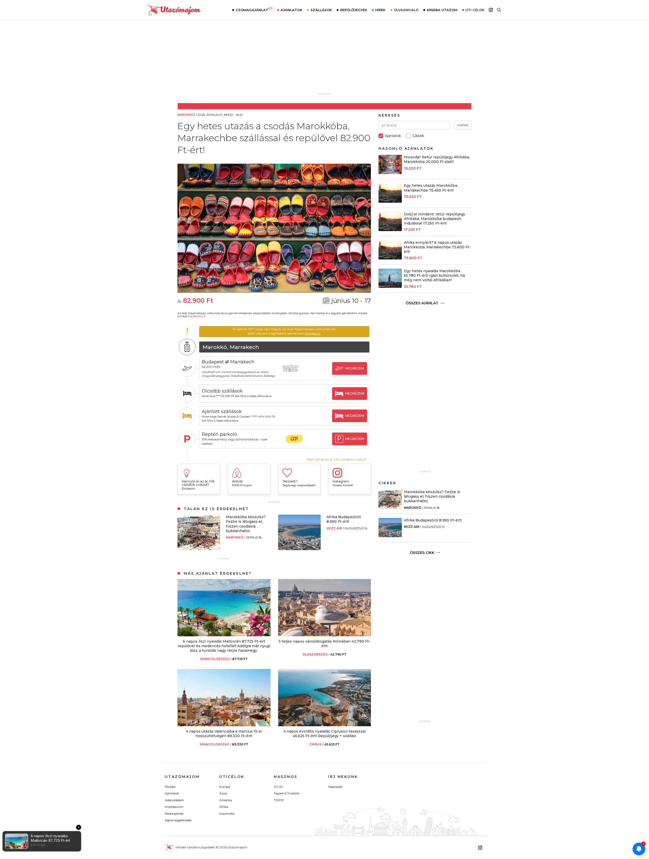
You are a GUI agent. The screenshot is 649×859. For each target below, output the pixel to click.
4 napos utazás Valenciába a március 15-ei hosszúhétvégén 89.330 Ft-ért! (224, 733)
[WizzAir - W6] (294, 373)
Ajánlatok (291, 10)
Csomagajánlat (254, 9)
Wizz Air (335, 528)
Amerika (225, 800)
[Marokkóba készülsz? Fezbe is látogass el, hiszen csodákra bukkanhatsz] (198, 548)
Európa (224, 787)
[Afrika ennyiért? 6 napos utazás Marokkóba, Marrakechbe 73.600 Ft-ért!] (390, 258)
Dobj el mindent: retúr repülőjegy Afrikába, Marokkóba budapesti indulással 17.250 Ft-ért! (434, 219)
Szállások (321, 10)
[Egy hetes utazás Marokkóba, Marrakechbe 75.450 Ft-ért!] (390, 201)
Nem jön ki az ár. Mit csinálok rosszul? (337, 459)
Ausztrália (226, 813)
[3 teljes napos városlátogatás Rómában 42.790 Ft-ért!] (324, 634)
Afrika (223, 807)
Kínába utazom (442, 10)
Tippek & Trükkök (286, 793)
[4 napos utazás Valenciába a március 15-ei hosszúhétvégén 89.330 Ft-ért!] (224, 724)
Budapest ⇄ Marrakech (228, 362)
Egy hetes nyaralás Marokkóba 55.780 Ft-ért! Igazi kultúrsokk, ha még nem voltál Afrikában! (434, 275)
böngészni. (313, 333)
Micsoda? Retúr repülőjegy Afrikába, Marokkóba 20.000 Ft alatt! (437, 159)
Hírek (380, 10)
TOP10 (279, 800)
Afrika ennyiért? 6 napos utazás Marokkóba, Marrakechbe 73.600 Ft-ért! (437, 247)
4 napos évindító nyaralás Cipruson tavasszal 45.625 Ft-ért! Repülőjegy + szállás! (324, 733)
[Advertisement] (324, 60)
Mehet (462, 125)
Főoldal (170, 787)
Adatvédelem (174, 800)
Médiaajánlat (174, 813)
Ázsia (223, 793)
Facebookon (196, 316)
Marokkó (235, 537)
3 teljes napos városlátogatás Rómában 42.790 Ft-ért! (324, 643)
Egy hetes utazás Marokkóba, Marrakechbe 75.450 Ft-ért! (431, 187)
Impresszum (174, 807)
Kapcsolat (335, 787)
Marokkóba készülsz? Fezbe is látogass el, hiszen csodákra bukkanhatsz (246, 524)
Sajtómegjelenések (178, 820)
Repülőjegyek (353, 10)
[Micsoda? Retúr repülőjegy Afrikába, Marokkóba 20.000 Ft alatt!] (390, 172)
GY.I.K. (278, 787)
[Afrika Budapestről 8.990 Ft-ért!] (299, 548)
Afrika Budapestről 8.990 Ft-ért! (344, 519)
